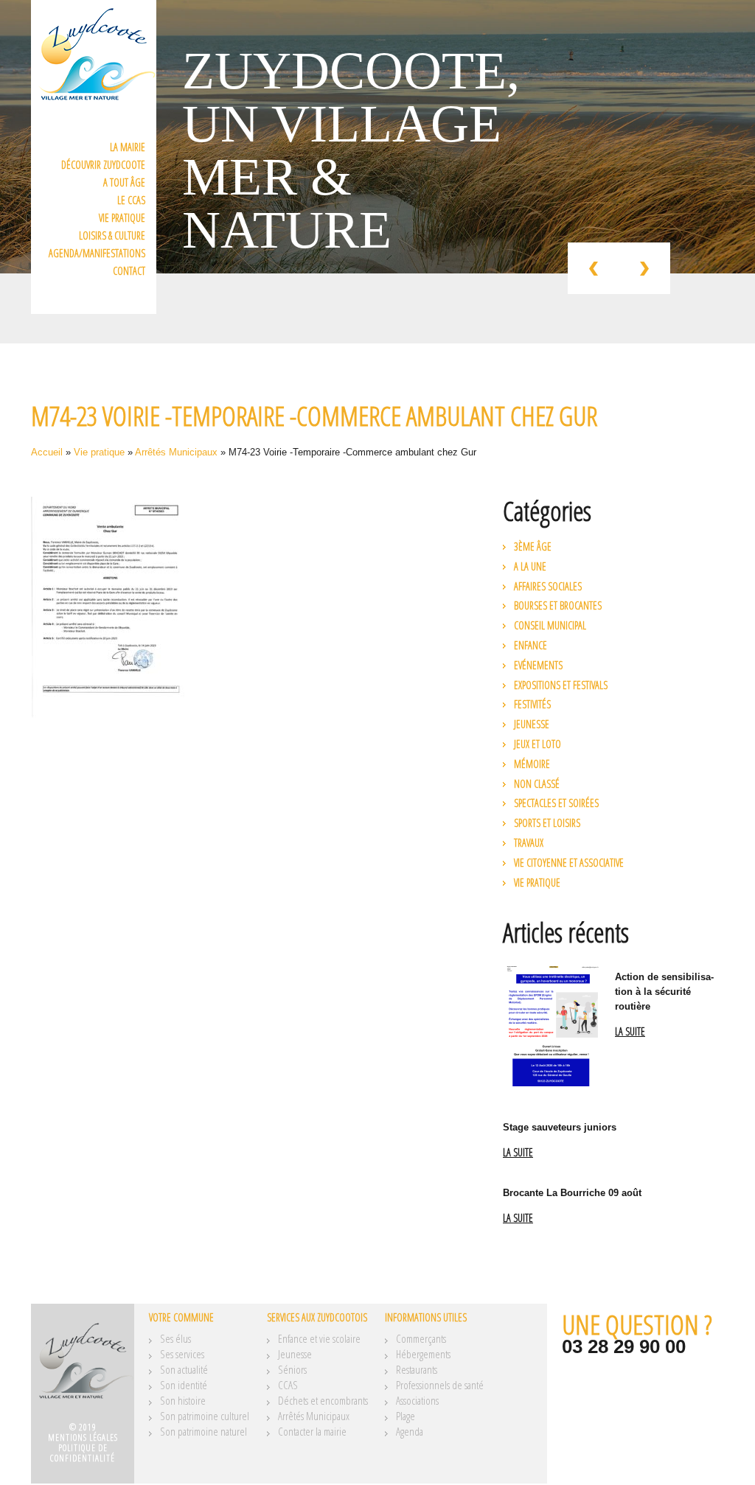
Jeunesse (531, 724)
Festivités (532, 704)
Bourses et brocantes (558, 605)
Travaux (528, 843)
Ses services (182, 1353)
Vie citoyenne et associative (569, 863)
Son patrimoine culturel (204, 1415)
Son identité (183, 1384)
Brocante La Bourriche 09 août (572, 1192)
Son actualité (184, 1369)
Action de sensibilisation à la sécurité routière (664, 991)
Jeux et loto (537, 744)
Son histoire (183, 1400)
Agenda (409, 1431)
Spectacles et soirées (556, 803)
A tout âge (124, 182)
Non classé (537, 784)
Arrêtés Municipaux (176, 452)
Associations (417, 1400)
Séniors (292, 1369)
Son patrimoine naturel (203, 1431)
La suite (630, 1032)
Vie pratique (122, 218)
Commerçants (421, 1338)
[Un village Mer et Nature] (82, 1367)
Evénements (538, 665)
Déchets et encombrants (323, 1400)
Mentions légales (83, 1437)
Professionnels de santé (440, 1384)
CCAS (288, 1384)
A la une (530, 566)
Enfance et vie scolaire (319, 1338)
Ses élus (175, 1338)
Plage (405, 1415)
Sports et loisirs (547, 823)
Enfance (530, 645)
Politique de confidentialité (82, 1453)
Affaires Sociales (548, 586)
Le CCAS (131, 200)
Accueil (47, 452)
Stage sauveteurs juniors (559, 1127)
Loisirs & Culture (112, 235)
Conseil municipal (550, 625)
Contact (129, 271)
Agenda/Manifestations (97, 253)
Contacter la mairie (312, 1431)
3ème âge (533, 546)
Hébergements (423, 1353)
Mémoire (532, 764)
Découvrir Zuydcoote (103, 165)
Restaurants (416, 1369)
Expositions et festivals (561, 685)
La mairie (127, 147)
